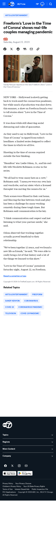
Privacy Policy (8, 483)
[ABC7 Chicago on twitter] (12, 466)
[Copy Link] (37, 49)
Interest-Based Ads (22, 489)
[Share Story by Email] (31, 49)
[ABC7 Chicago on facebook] (5, 466)
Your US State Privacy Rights (34, 486)
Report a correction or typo (14, 276)
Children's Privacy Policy (12, 486)
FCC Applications (9, 492)
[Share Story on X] (11, 49)
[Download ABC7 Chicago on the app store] (9, 473)
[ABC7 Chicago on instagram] (19, 466)
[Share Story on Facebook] (4, 49)
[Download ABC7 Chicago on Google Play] (25, 473)
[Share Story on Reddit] (18, 49)
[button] (4, 4)
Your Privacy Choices (23, 483)
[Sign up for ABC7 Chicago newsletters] (26, 466)
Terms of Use (7, 489)
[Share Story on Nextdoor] (24, 49)
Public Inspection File (40, 489)
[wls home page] (7, 424)
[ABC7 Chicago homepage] (11, 4)
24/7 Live (21, 4)
